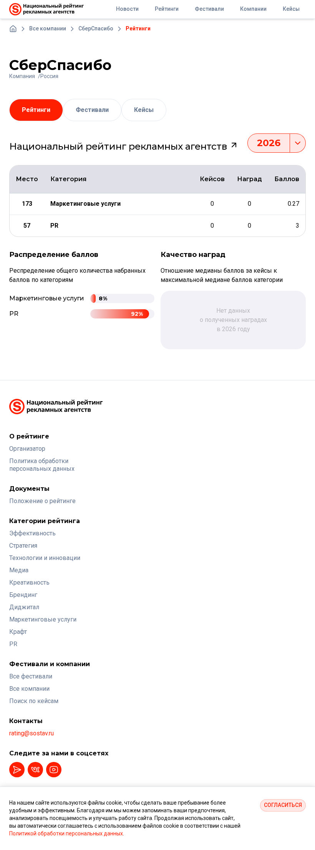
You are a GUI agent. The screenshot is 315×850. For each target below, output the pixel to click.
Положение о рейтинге (42, 501)
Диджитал (24, 607)
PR (13, 644)
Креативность (29, 582)
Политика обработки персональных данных (42, 464)
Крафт (18, 631)
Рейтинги (36, 109)
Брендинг (23, 594)
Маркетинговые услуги (42, 619)
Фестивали (92, 109)
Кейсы (144, 109)
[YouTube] (53, 769)
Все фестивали (30, 676)
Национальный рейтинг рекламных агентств (119, 146)
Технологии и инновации (44, 558)
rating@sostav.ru (31, 733)
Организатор (27, 448)
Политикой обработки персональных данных (66, 833)
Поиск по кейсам (33, 701)
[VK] (35, 769)
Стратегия (23, 545)
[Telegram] (17, 769)
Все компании (29, 688)
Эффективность (32, 533)
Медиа (18, 570)
